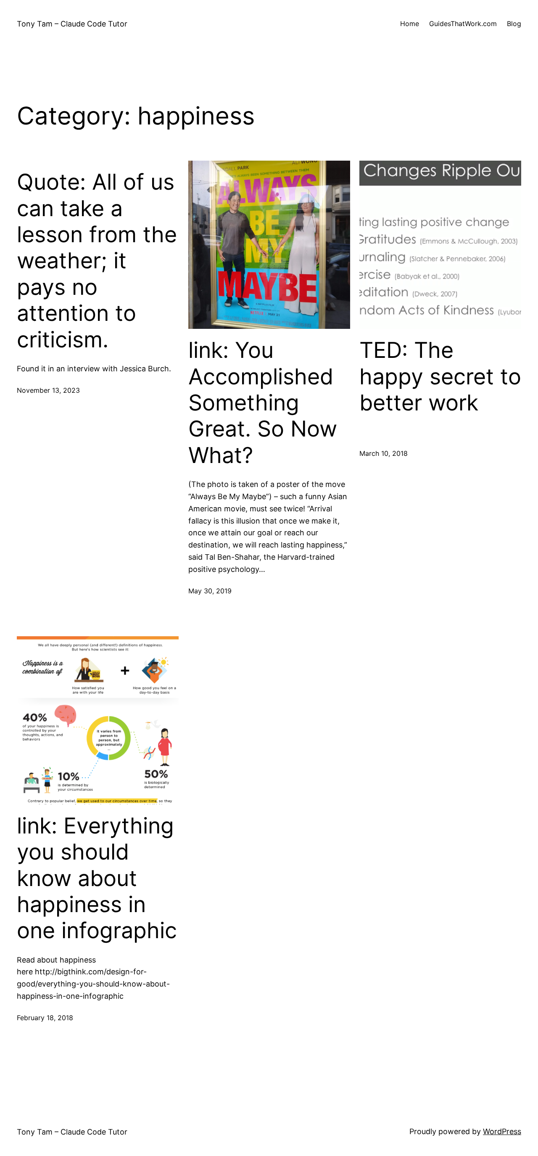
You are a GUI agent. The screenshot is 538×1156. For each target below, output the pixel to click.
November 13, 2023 (48, 390)
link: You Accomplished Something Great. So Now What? (262, 402)
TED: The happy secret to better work (440, 376)
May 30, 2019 (210, 591)
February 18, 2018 (45, 1017)
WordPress (502, 1131)
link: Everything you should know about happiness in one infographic (97, 878)
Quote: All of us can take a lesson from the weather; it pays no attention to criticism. (97, 260)
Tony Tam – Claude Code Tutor (72, 23)
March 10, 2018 (383, 453)
